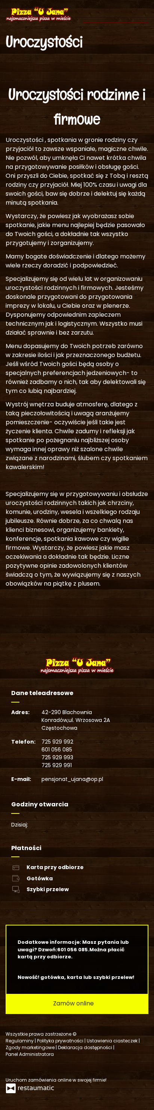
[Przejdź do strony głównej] (38, 14)
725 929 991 (56, 765)
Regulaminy (20, 1041)
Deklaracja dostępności (85, 1047)
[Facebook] (12, 1067)
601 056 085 (56, 749)
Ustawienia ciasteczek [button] (113, 1041)
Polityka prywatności (60, 1041)
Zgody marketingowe (31, 1047)
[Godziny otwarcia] (58, 825)
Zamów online (74, 1003)
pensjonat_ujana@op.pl (72, 779)
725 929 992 (57, 741)
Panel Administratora (30, 1054)
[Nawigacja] (141, 11)
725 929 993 (57, 757)
